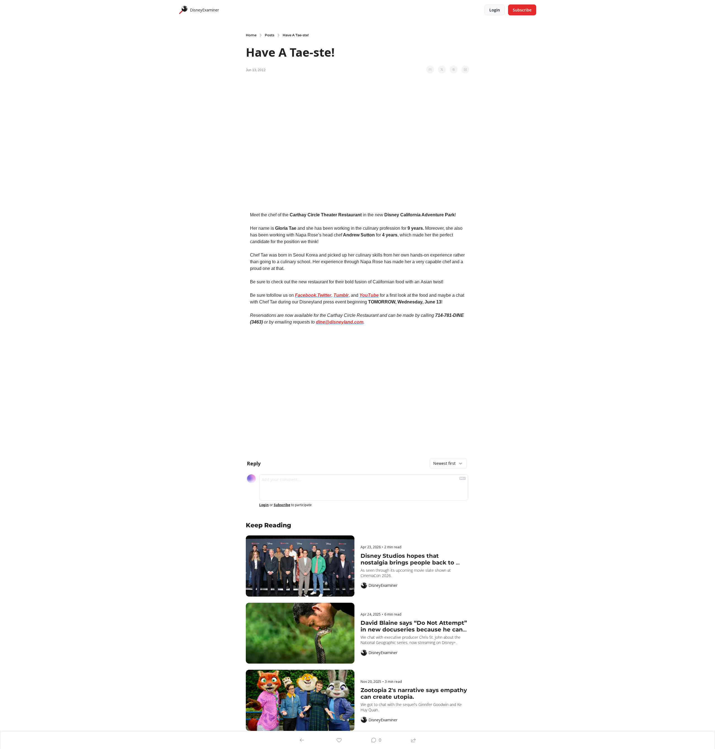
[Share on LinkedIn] (465, 69)
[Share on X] (442, 69)
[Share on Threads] (453, 69)
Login (264, 505)
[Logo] (183, 10)
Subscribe (282, 505)
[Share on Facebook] (430, 69)
